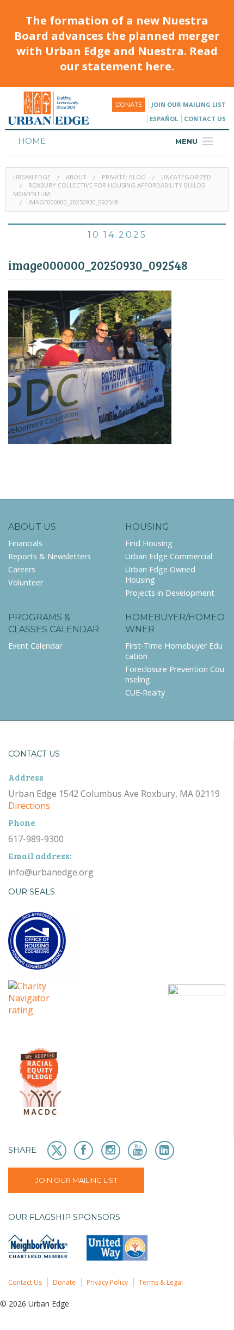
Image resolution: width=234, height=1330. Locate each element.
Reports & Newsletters (49, 556)
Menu (196, 141)
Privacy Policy (107, 1282)
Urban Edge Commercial (168, 556)
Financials (25, 543)
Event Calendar (35, 645)
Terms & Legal (161, 1282)
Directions (29, 806)
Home (32, 141)
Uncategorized (186, 177)
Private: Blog (124, 177)
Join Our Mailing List (188, 104)
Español (164, 118)
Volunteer (25, 582)
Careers (21, 569)
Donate (128, 104)
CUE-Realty (145, 692)
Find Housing (149, 543)
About (76, 177)
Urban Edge (32, 177)
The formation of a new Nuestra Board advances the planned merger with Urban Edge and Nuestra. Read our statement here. (117, 43)
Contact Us (205, 118)
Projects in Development (169, 593)
